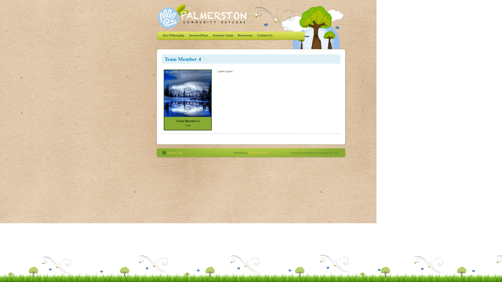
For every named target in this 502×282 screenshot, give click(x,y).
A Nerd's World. (257, 152)
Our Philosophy (173, 35)
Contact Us (265, 35)
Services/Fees (198, 35)
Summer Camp (223, 35)
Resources (245, 35)
